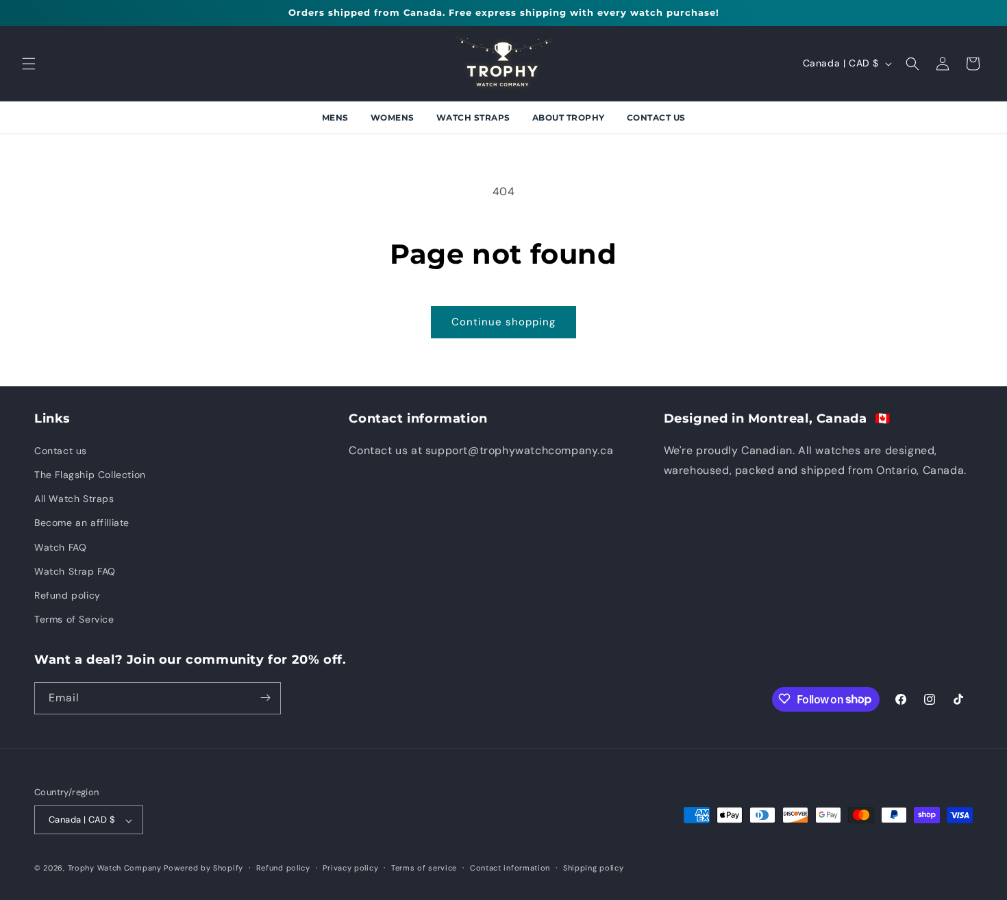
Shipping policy (593, 868)
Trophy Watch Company (115, 868)
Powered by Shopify (203, 868)
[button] (29, 64)
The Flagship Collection (90, 474)
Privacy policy (350, 868)
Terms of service (424, 868)
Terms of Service (74, 619)
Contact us (60, 450)
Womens (392, 117)
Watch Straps (473, 117)
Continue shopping (503, 322)
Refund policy (67, 594)
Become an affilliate (81, 522)
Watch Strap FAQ (75, 570)
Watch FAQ (60, 546)
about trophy (568, 117)
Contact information (510, 868)
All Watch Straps (74, 498)
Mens (335, 117)
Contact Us (656, 117)
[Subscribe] (265, 698)
